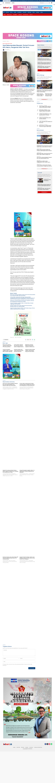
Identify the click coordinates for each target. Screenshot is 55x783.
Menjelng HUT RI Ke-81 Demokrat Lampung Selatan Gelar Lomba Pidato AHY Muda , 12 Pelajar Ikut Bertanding (44, 59)
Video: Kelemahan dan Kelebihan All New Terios (45, 122)
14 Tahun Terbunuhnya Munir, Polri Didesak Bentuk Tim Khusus (45, 114)
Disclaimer (31, 747)
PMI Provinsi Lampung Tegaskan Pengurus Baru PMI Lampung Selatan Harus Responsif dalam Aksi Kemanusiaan (22, 295)
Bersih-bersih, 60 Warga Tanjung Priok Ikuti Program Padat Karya (45, 126)
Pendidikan (19, 12)
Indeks (13, 2)
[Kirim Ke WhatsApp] (34, 339)
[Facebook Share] (26, 339)
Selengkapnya (44, 70)
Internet (31, 14)
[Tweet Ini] (28, 339)
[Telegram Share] (32, 339)
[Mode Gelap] (51, 3)
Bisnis (34, 12)
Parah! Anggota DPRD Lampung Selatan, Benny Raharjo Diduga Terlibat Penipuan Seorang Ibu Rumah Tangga (45, 107)
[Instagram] (49, 744)
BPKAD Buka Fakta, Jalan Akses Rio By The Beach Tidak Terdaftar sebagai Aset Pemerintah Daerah (44, 67)
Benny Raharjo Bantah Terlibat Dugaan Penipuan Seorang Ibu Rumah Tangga (44, 111)
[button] (50, 3)
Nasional (20, 14)
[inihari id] (7, 7)
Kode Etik (18, 747)
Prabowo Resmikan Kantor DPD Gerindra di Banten (45, 118)
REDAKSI (22, 747)
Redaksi (26, 747)
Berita (11, 12)
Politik (15, 12)
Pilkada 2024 (9, 14)
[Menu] (3, 3)
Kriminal (7, 12)
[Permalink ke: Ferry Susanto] (3, 49)
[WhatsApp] (51, 744)
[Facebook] (45, 744)
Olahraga (29, 12)
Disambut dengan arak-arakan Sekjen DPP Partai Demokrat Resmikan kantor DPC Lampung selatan (21, 306)
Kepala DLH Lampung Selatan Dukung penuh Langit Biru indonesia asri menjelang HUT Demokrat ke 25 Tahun (22, 301)
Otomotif (24, 12)
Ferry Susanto (7, 49)
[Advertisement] (27, 23)
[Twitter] (47, 744)
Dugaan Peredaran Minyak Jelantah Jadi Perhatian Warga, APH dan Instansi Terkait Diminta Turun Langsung (22, 309)
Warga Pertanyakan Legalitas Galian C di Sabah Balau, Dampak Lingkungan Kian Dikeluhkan (21, 304)
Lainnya (37, 12)
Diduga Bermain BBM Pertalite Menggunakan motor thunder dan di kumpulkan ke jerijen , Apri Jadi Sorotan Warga (44, 162)
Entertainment (7, 2)
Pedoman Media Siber (38, 747)
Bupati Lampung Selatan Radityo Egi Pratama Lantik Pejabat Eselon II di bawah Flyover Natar (44, 63)
